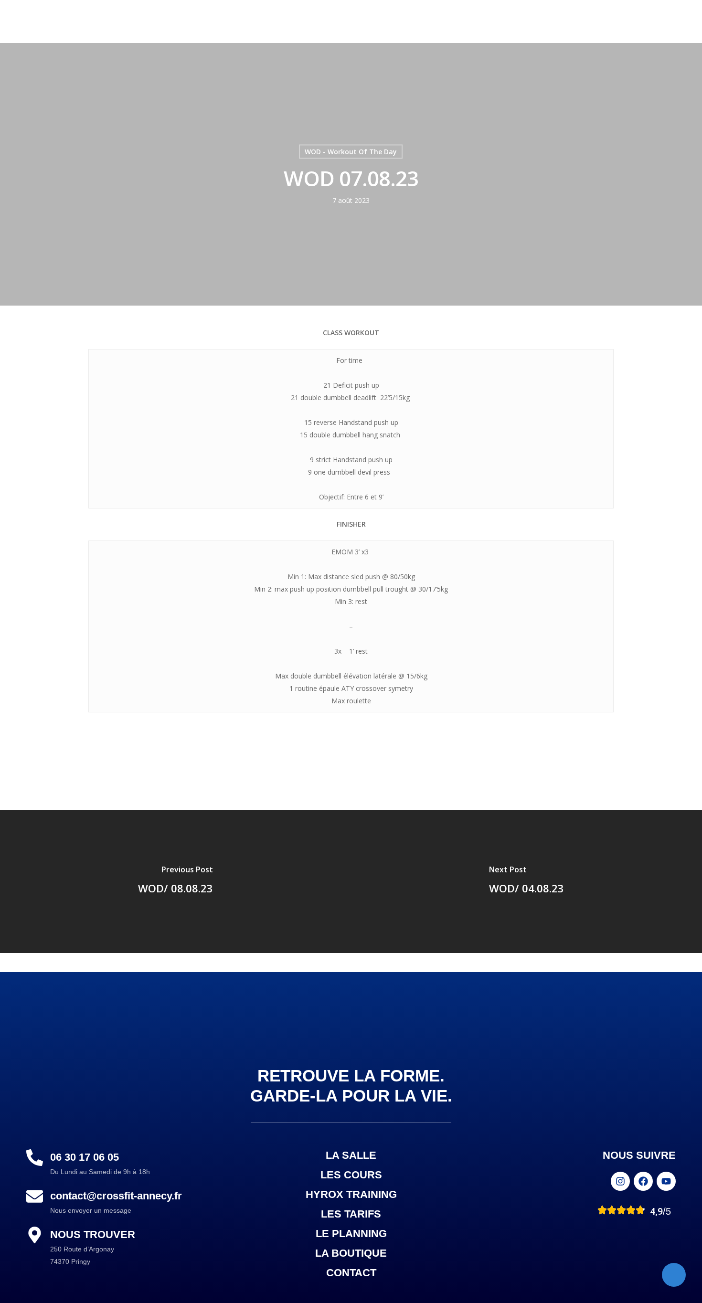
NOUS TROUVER (92, 1234)
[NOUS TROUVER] (34, 1235)
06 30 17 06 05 (84, 1157)
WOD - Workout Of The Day (351, 151)
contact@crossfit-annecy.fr (116, 1196)
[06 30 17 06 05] (34, 1157)
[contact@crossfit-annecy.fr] (34, 1196)
